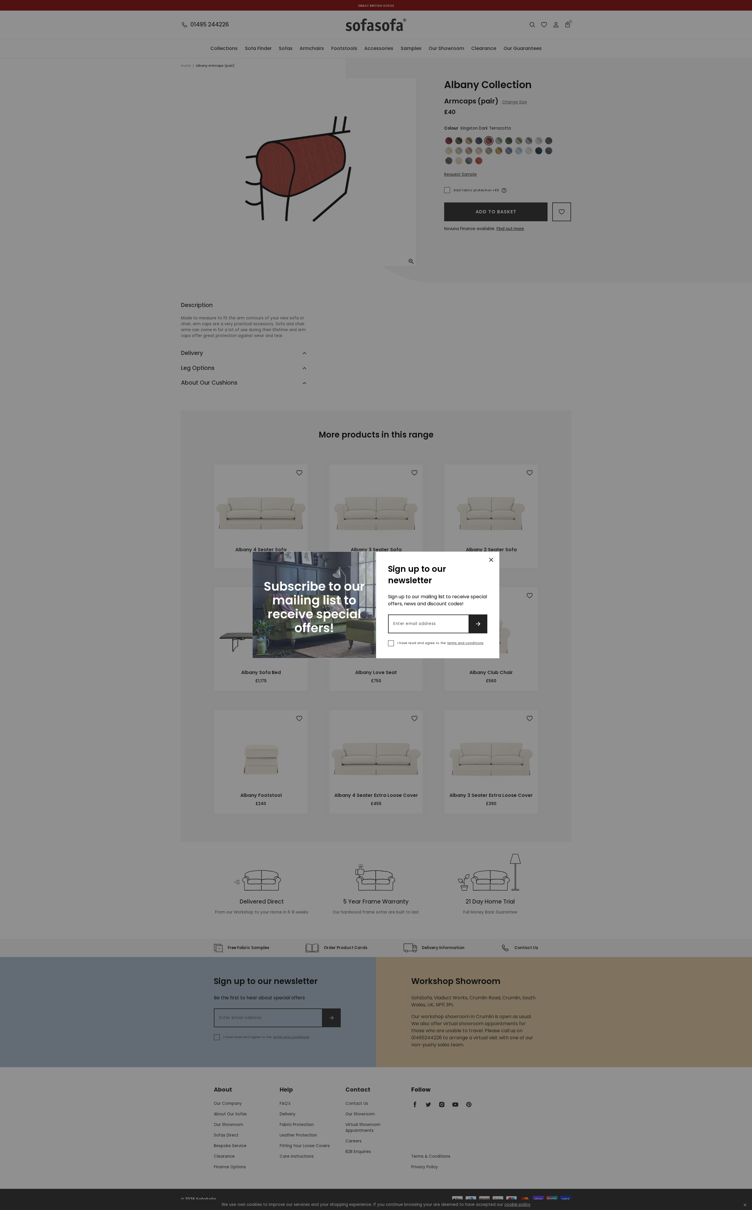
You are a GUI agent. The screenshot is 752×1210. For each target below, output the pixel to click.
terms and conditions (465, 643)
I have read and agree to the (440, 643)
